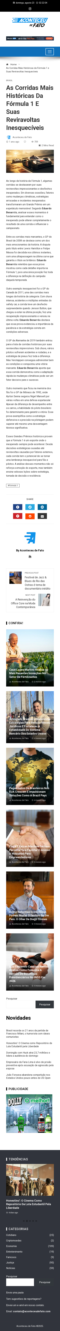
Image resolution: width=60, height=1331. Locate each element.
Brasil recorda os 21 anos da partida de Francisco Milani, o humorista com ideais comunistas (28, 1033)
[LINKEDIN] (42, 507)
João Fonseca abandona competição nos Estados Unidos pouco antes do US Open (28, 1076)
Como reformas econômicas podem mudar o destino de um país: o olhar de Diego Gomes (29, 915)
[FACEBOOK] (17, 507)
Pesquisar (11, 998)
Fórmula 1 (13, 485)
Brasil (9, 81)
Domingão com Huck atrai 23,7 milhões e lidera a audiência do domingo (28, 1054)
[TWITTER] (30, 507)
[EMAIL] (42, 516)
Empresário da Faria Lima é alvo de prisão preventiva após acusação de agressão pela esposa (30, 1065)
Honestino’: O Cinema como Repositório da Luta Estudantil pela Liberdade (29, 1045)
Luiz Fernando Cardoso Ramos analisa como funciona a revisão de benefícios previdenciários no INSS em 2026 (28, 974)
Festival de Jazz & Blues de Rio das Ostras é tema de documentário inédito (37, 581)
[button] (24, 1221)
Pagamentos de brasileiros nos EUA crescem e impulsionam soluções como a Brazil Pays (29, 792)
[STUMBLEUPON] (30, 516)
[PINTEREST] (17, 516)
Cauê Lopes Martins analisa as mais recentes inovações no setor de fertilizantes (28, 673)
